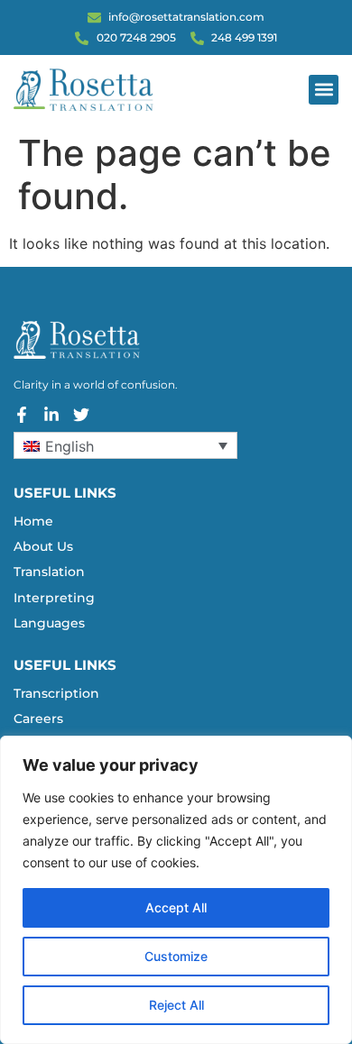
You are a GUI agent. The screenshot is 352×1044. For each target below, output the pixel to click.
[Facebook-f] (22, 415)
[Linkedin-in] (51, 415)
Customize (176, 956)
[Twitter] (81, 415)
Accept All (176, 907)
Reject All (176, 1004)
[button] (323, 90)
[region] (176, 890)
